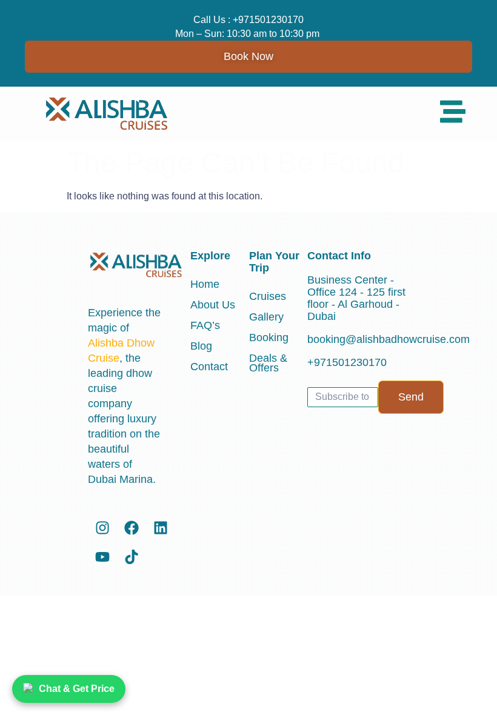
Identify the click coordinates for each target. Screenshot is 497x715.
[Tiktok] (131, 556)
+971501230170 (268, 20)
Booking (269, 337)
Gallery (266, 317)
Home (204, 284)
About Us (212, 305)
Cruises (267, 296)
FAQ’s (205, 325)
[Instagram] (102, 527)
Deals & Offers (268, 363)
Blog (201, 346)
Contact (209, 367)
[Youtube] (102, 556)
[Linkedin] (160, 527)
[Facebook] (131, 527)
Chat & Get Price (77, 688)
